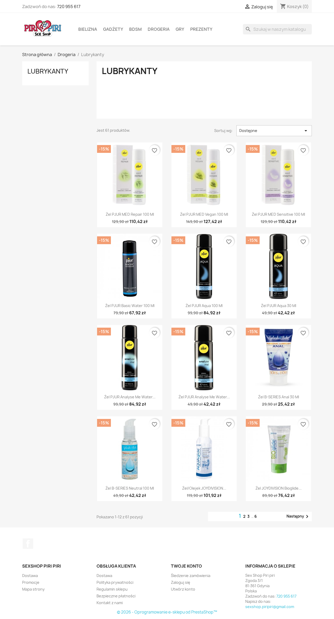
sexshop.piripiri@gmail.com (269, 606)
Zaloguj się (180, 582)
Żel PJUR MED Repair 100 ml (130, 214)
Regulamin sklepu (112, 589)
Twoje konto (186, 566)
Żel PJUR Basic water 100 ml (129, 305)
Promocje (30, 582)
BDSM (135, 29)
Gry (180, 29)
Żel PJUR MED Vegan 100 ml (204, 214)
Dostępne (274, 131)
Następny (298, 516)
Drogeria (159, 29)
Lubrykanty (47, 71)
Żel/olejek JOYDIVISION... (204, 488)
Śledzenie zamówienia (190, 575)
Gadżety (113, 29)
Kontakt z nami (110, 602)
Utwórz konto (183, 589)
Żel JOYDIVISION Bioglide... (278, 488)
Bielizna (87, 29)
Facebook (28, 543)
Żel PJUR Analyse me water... (130, 396)
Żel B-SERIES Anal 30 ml (278, 396)
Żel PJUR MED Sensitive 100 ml (278, 214)
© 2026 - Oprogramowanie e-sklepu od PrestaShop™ (167, 612)
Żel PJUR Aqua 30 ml (278, 305)
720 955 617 (68, 6)
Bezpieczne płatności (116, 595)
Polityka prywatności (115, 582)
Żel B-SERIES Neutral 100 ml (129, 488)
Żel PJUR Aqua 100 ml (204, 305)
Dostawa (30, 575)
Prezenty (201, 29)
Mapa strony (33, 589)
